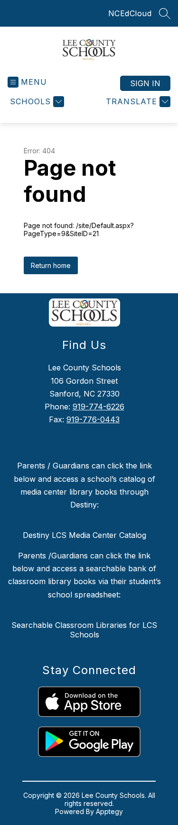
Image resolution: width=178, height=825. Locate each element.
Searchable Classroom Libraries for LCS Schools (84, 629)
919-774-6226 (98, 406)
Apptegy (109, 811)
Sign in (145, 83)
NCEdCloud (130, 13)
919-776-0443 (93, 419)
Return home (51, 265)
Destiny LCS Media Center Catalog (84, 535)
